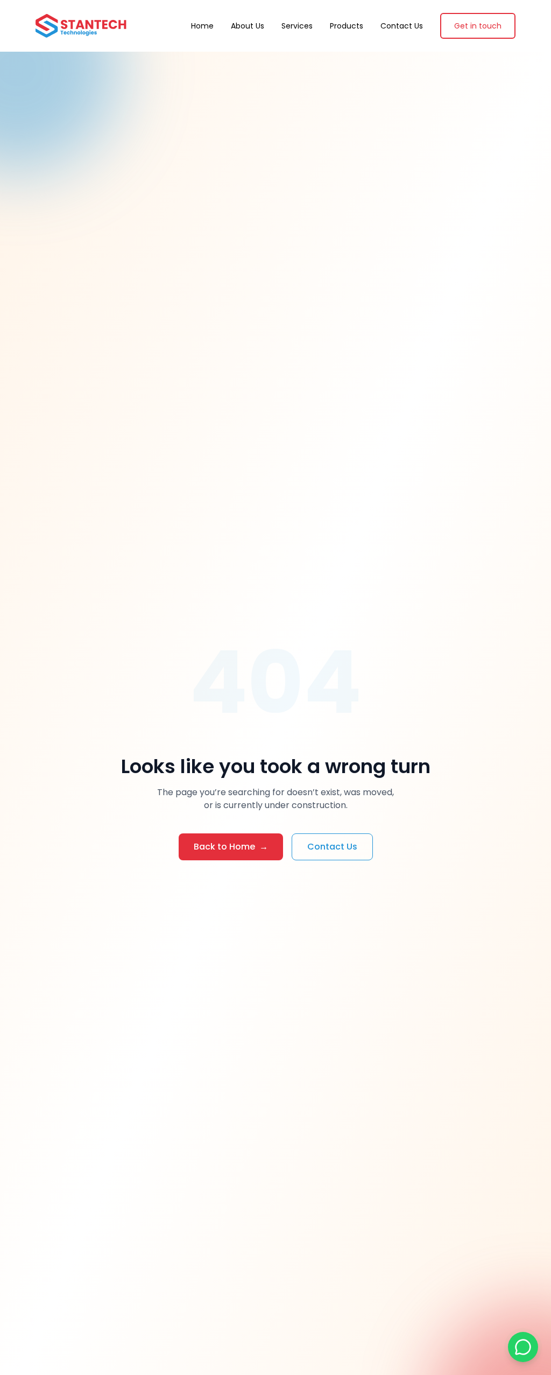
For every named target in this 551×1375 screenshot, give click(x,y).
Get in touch (477, 25)
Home (202, 25)
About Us (247, 25)
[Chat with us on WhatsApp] (523, 1347)
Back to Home (231, 846)
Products (346, 25)
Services (297, 25)
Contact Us (401, 25)
